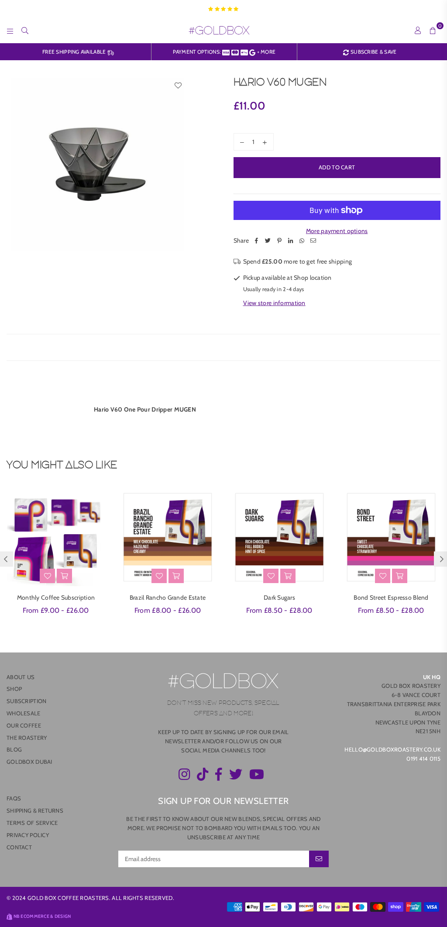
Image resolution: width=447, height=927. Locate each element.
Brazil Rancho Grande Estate (168, 597)
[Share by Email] (313, 240)
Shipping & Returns (35, 810)
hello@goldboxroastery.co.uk (392, 749)
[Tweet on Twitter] (268, 240)
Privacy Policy (28, 834)
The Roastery (27, 737)
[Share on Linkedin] (290, 240)
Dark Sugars (279, 597)
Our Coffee (24, 725)
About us (20, 676)
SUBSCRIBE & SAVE (372, 51)
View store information (274, 303)
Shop (14, 688)
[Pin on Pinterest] (279, 240)
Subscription (26, 700)
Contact (19, 847)
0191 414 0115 (423, 758)
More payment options (337, 231)
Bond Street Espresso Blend (391, 597)
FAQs (14, 798)
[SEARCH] (24, 30)
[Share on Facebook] (256, 240)
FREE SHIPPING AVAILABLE (74, 51)
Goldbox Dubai (29, 761)
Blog (14, 749)
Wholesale (24, 713)
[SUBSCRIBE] (319, 859)
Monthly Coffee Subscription (56, 597)
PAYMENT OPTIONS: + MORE (224, 51)
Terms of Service (32, 822)
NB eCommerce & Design (42, 916)
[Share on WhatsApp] (302, 240)
